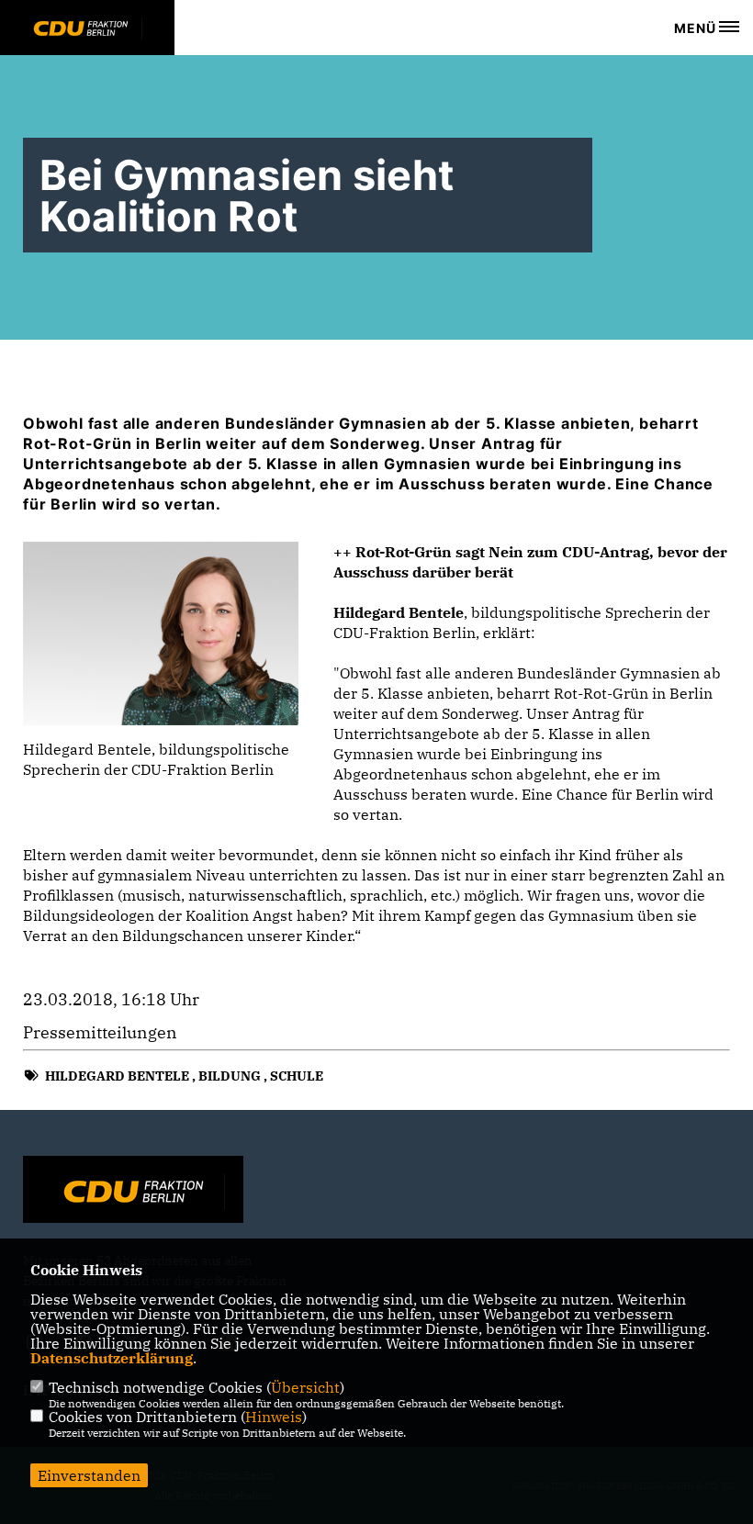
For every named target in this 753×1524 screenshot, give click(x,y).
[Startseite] (133, 1191)
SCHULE (296, 1076)
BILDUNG (229, 1076)
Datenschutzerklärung (111, 1358)
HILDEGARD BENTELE (117, 1076)
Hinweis (273, 1416)
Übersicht (305, 1387)
